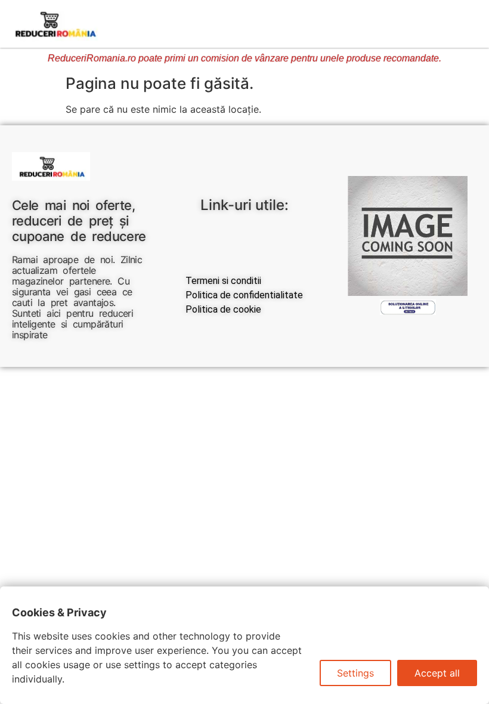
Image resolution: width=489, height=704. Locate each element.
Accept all (437, 673)
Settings (355, 673)
